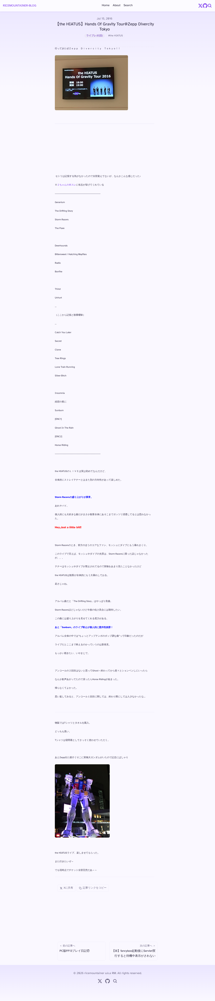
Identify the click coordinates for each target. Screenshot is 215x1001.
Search (128, 5)
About (116, 5)
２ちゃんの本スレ (66, 185)
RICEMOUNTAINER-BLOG (19, 5)
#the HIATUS (115, 35)
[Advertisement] (104, 149)
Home (106, 5)
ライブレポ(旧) (94, 35)
